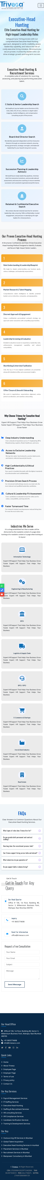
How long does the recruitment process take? (18, 846)
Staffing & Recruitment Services (16, 1109)
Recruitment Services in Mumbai (16, 1152)
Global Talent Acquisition (13, 1141)
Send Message (14, 984)
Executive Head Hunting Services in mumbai (21, 1145)
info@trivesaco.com (12, 1043)
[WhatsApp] (2, 586)
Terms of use (8, 1076)
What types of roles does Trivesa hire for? (17, 830)
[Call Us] (2, 590)
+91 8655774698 (10, 1040)
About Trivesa (8, 1066)
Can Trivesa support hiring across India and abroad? (20, 853)
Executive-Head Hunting (13, 1105)
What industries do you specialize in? (15, 860)
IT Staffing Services (11, 1102)
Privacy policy (8, 1080)
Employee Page (9, 1069)
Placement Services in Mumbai (15, 1149)
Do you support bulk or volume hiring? (15, 867)
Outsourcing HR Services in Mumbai (18, 1138)
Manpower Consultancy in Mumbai (17, 1156)
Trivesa (15, 1167)
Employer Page (9, 1073)
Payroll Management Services (15, 1098)
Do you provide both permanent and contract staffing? (17, 838)
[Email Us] (2, 594)
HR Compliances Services (13, 1116)
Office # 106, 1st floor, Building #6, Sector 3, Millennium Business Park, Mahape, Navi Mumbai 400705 (21, 1033)
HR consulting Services (12, 1113)
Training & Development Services (16, 1123)
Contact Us (7, 1084)
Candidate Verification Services (15, 1120)
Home (5, 1062)
